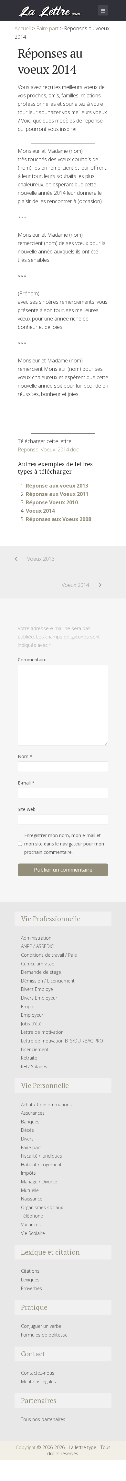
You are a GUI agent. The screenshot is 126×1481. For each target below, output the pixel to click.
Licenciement (34, 1049)
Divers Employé (37, 989)
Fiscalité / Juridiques (41, 1156)
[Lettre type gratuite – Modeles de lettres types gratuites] (50, 11)
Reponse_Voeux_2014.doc (48, 449)
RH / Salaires (34, 1066)
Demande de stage (41, 972)
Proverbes (31, 1288)
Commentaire (32, 660)
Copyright (26, 1447)
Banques (30, 1122)
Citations (30, 1271)
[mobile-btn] (103, 10)
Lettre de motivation (42, 1032)
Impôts (28, 1173)
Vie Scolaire (33, 1233)
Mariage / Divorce (39, 1182)
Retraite (29, 1058)
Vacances (31, 1224)
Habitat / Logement (41, 1164)
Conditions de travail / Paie (49, 955)
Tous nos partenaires (43, 1419)
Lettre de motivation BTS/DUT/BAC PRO (62, 1041)
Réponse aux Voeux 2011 (57, 494)
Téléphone (32, 1216)
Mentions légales (38, 1381)
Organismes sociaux (42, 1207)
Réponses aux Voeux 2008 (58, 519)
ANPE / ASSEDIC (37, 946)
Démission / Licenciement (48, 981)
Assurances (33, 1113)
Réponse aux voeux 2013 (57, 485)
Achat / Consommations (46, 1104)
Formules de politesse (44, 1335)
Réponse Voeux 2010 (52, 502)
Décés (27, 1130)
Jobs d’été (31, 1024)
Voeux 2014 (40, 510)
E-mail (26, 783)
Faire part (31, 1147)
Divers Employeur (39, 998)
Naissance (31, 1199)
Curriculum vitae (37, 964)
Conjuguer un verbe (41, 1326)
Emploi (28, 1006)
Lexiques (30, 1280)
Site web (27, 809)
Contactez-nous (37, 1373)
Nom (25, 756)
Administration (36, 938)
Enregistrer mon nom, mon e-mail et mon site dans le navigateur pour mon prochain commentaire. (64, 843)
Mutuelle (30, 1190)
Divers (27, 1139)
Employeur (32, 1015)
